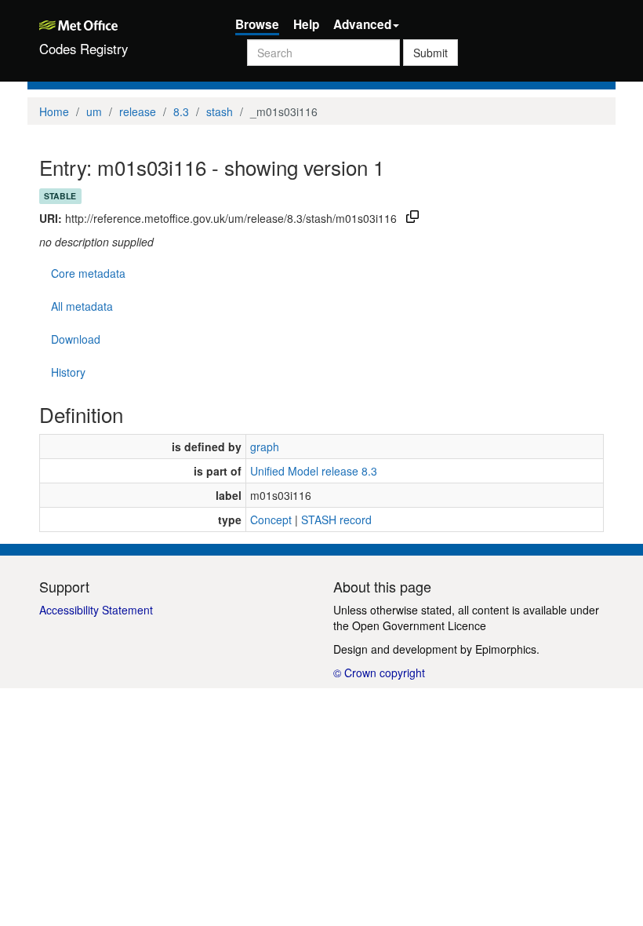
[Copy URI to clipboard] (412, 218)
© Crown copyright (379, 672)
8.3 (181, 111)
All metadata (82, 306)
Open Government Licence (419, 625)
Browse (257, 24)
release (137, 111)
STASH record (336, 519)
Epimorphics (505, 649)
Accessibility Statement (96, 610)
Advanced (362, 24)
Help (306, 24)
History (68, 372)
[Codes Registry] (125, 23)
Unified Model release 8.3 (313, 471)
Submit (430, 52)
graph (264, 446)
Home (54, 111)
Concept (271, 519)
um (94, 111)
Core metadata (88, 273)
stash (219, 111)
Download (75, 339)
